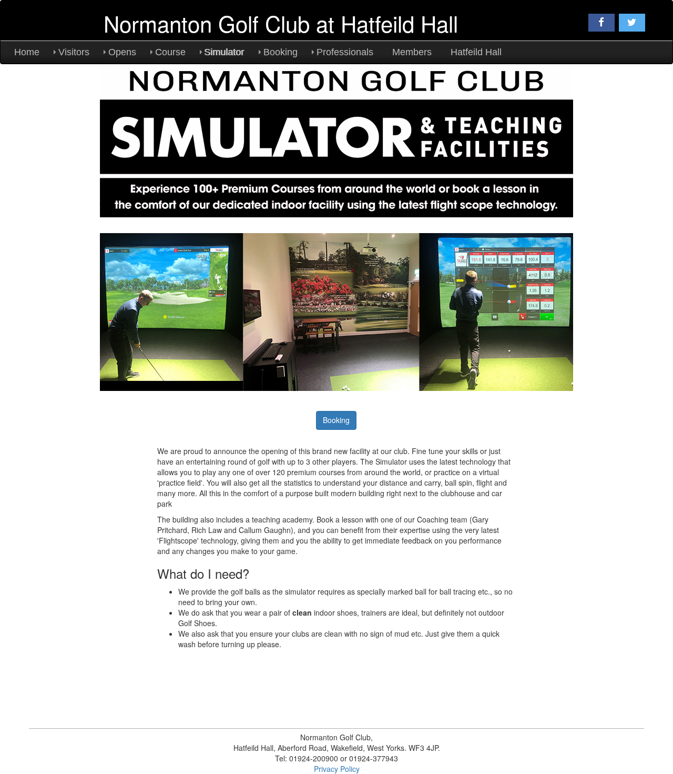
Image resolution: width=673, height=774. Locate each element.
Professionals (345, 52)
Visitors (73, 52)
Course (170, 52)
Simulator (224, 52)
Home (26, 52)
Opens (122, 52)
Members (412, 52)
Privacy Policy (337, 768)
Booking (280, 52)
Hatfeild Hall (476, 52)
